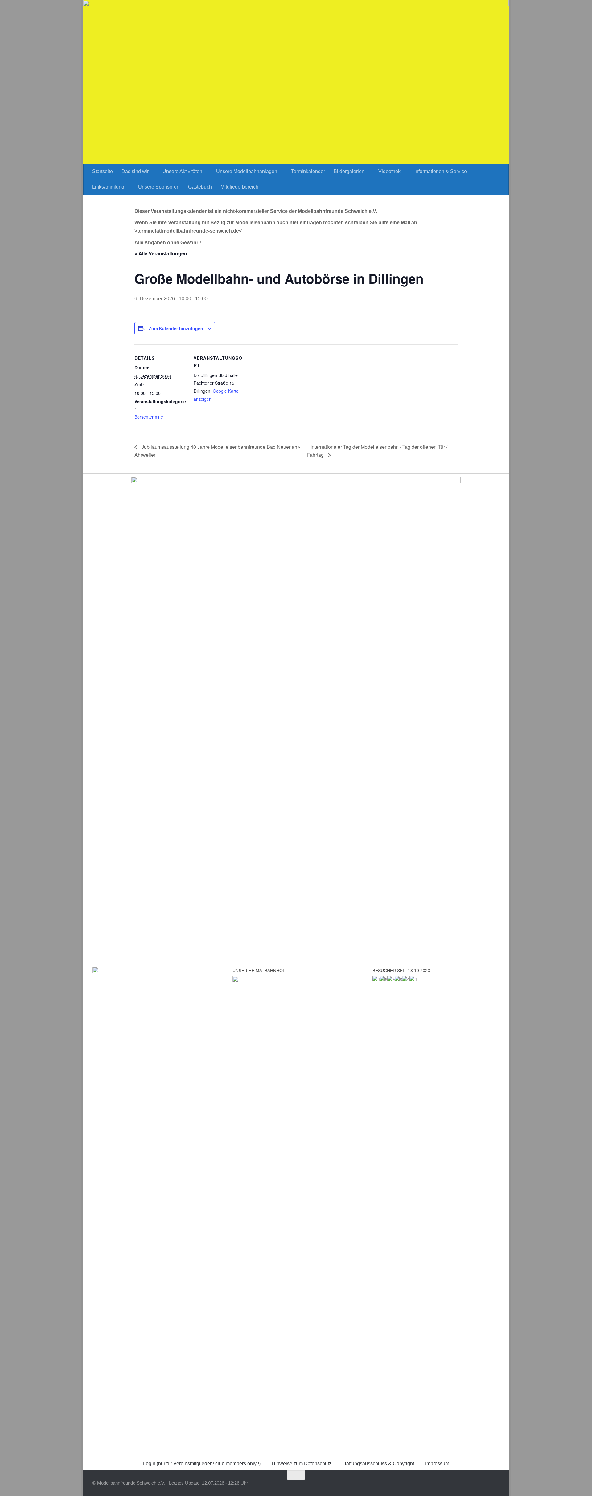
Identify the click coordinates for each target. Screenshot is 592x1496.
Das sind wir (135, 171)
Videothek (389, 171)
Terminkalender (308, 171)
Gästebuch (200, 186)
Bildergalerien (349, 171)
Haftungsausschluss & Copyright (378, 1463)
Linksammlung (108, 186)
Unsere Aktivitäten (182, 171)
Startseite (102, 171)
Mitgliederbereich (239, 186)
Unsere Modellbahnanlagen (246, 171)
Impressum (437, 1463)
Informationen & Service (440, 171)
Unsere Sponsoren (158, 186)
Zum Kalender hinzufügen (176, 328)
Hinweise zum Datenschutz (301, 1463)
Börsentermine (148, 417)
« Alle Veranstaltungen (160, 253)
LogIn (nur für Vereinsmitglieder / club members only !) (202, 1463)
